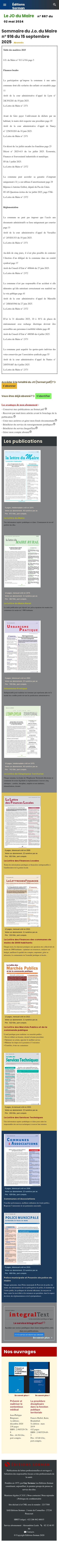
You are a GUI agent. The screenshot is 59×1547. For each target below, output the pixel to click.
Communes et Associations (19, 1198)
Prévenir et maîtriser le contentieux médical (9, 1405)
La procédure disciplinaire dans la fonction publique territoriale (32, 1407)
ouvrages (46, 1470)
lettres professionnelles (30, 1470)
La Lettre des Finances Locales (21, 860)
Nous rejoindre (48, 1495)
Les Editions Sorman (44, 1483)
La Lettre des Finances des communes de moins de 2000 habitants (27, 941)
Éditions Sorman (18, 5)
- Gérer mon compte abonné (17, 432)
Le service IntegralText (29, 1323)
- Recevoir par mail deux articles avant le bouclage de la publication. (29, 414)
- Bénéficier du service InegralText (20, 428)
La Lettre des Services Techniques (23, 1117)
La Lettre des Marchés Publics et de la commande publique (25, 1029)
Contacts (30, 1531)
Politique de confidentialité (29, 1498)
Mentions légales (11, 1495)
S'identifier (43, 396)
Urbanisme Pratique (15, 688)
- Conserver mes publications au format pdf (24, 409)
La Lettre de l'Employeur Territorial (23, 773)
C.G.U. (23, 1495)
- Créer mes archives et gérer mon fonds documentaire (29, 420)
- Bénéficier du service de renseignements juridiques (28, 424)
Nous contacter (33, 1495)
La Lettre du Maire (14, 518)
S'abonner (9, 386)
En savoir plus (42, 1337)
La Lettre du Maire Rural (17, 603)
